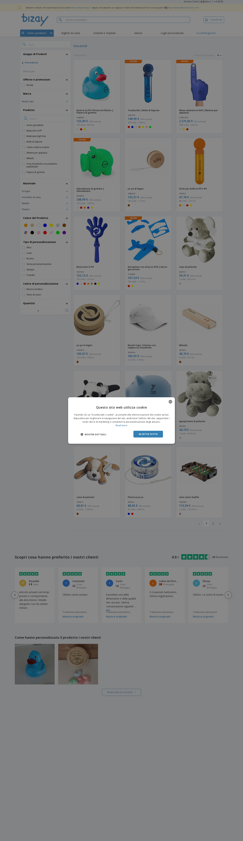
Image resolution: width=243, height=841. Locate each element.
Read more (121, 425)
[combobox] (170, 402)
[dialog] (121, 420)
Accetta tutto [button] (148, 433)
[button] (93, 434)
